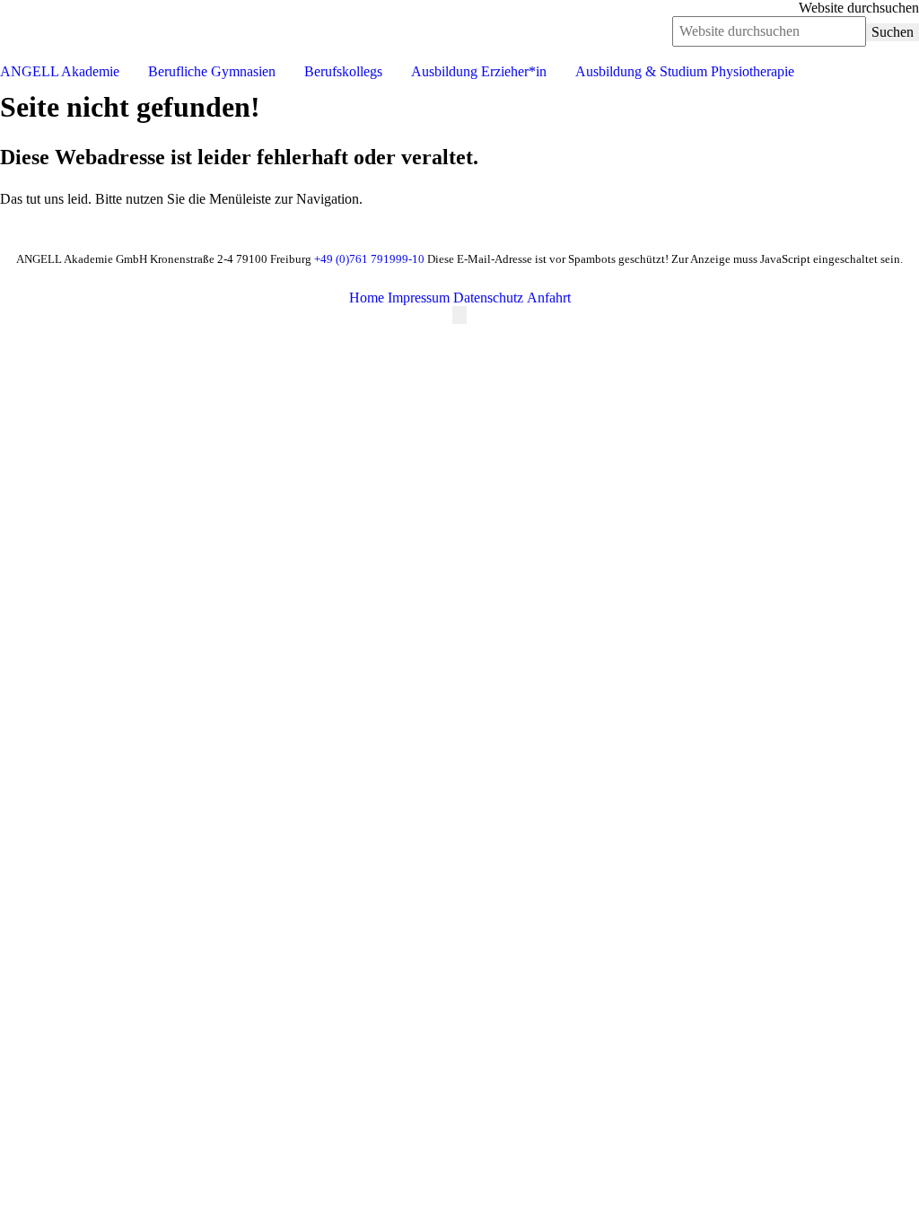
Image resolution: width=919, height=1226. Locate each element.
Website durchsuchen (859, 7)
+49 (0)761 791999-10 (369, 259)
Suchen (892, 31)
